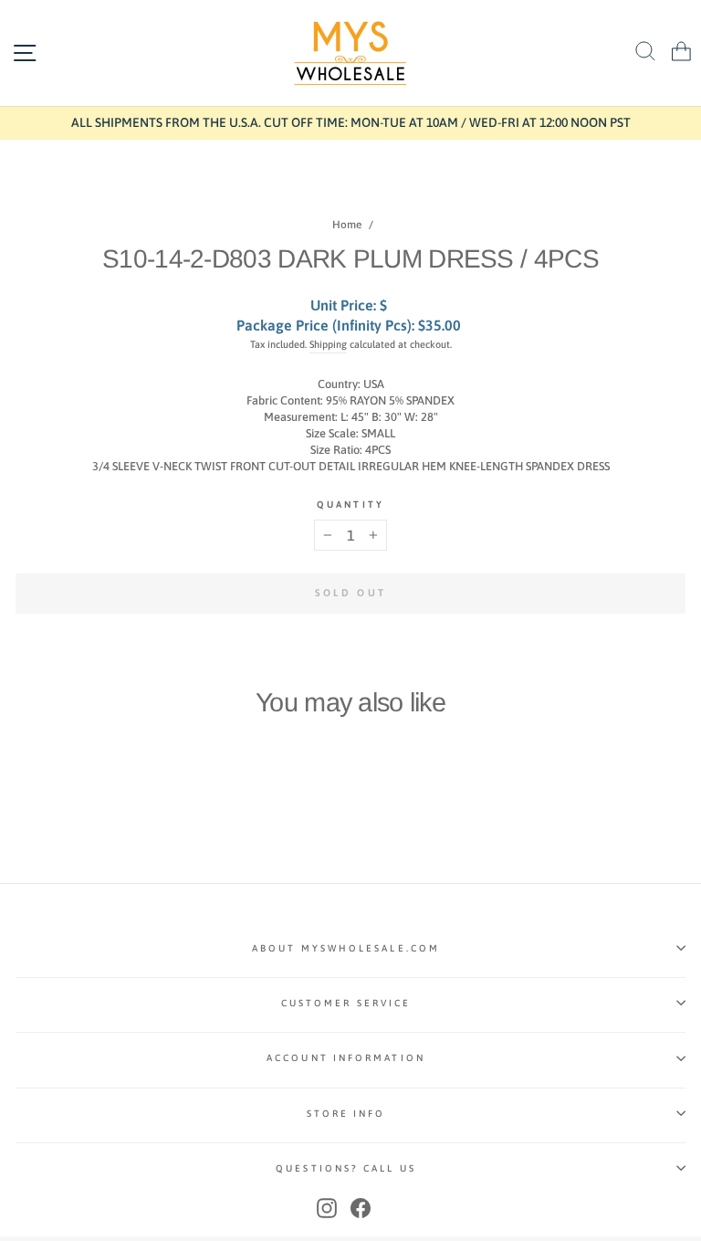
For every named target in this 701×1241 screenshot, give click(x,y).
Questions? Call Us (346, 1167)
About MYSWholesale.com (346, 947)
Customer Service (346, 1002)
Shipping (328, 344)
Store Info (346, 1113)
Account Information (346, 1057)
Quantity (350, 504)
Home (346, 224)
